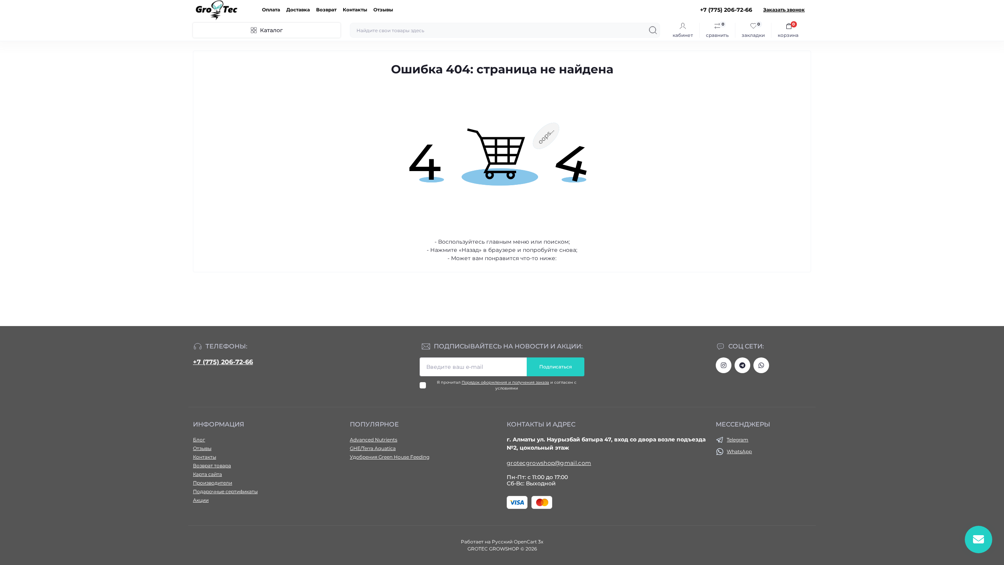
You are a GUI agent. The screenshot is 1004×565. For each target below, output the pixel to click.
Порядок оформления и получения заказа (505, 382)
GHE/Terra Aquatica (373, 448)
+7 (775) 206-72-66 (223, 362)
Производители (212, 483)
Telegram (737, 440)
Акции (201, 500)
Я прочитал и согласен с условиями (507, 385)
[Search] (653, 30)
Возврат (326, 10)
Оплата (271, 10)
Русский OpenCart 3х (517, 542)
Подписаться (555, 367)
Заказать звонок (784, 10)
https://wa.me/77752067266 (761, 365)
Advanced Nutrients (373, 440)
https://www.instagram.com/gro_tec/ (723, 365)
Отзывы (383, 10)
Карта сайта (207, 474)
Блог (199, 440)
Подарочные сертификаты (225, 491)
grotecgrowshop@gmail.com (549, 463)
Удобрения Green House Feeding (389, 457)
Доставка (298, 10)
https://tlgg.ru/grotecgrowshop (742, 365)
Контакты (355, 10)
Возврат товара (212, 465)
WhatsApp (739, 451)
